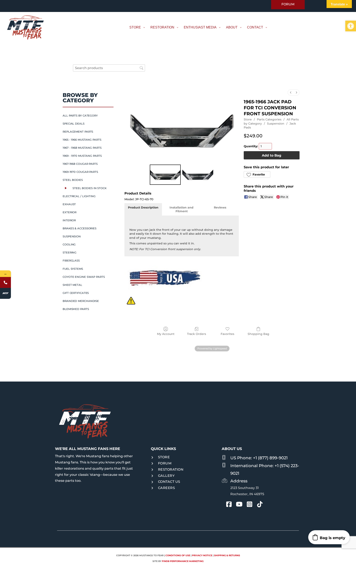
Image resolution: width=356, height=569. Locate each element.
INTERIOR (69, 220)
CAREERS (166, 488)
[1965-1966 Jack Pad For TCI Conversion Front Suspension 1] (197, 175)
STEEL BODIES (73, 179)
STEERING (69, 252)
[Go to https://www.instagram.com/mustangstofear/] (249, 505)
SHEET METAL (72, 284)
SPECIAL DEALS (73, 123)
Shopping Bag (258, 334)
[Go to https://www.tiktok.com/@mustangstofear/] (260, 505)
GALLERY (166, 476)
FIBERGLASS (71, 260)
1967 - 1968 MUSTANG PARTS (82, 147)
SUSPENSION (72, 236)
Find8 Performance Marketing (183, 561)
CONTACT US (169, 482)
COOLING (69, 244)
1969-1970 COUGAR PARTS (80, 171)
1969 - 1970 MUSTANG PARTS (82, 155)
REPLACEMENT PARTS (78, 131)
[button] (350, 26)
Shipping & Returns (227, 555)
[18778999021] (5, 282)
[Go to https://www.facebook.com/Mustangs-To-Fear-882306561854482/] (229, 505)
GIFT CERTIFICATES (76, 293)
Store (248, 119)
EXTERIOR (69, 212)
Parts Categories (269, 119)
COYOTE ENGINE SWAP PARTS (84, 276)
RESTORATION (171, 469)
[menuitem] (291, 92)
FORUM (165, 463)
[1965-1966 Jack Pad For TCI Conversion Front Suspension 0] (165, 175)
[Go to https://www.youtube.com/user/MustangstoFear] (239, 505)
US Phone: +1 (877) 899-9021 (259, 457)
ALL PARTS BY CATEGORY (80, 115)
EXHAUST (69, 204)
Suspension (275, 123)
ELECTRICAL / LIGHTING (79, 196)
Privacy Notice (202, 555)
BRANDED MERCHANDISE (81, 301)
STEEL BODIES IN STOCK (90, 188)
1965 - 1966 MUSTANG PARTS (82, 139)
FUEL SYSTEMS (73, 268)
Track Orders (196, 334)
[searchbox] (109, 68)
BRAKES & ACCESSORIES (79, 228)
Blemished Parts (76, 309)
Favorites (227, 334)
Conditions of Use (177, 555)
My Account (165, 334)
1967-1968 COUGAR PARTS (80, 163)
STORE (164, 457)
